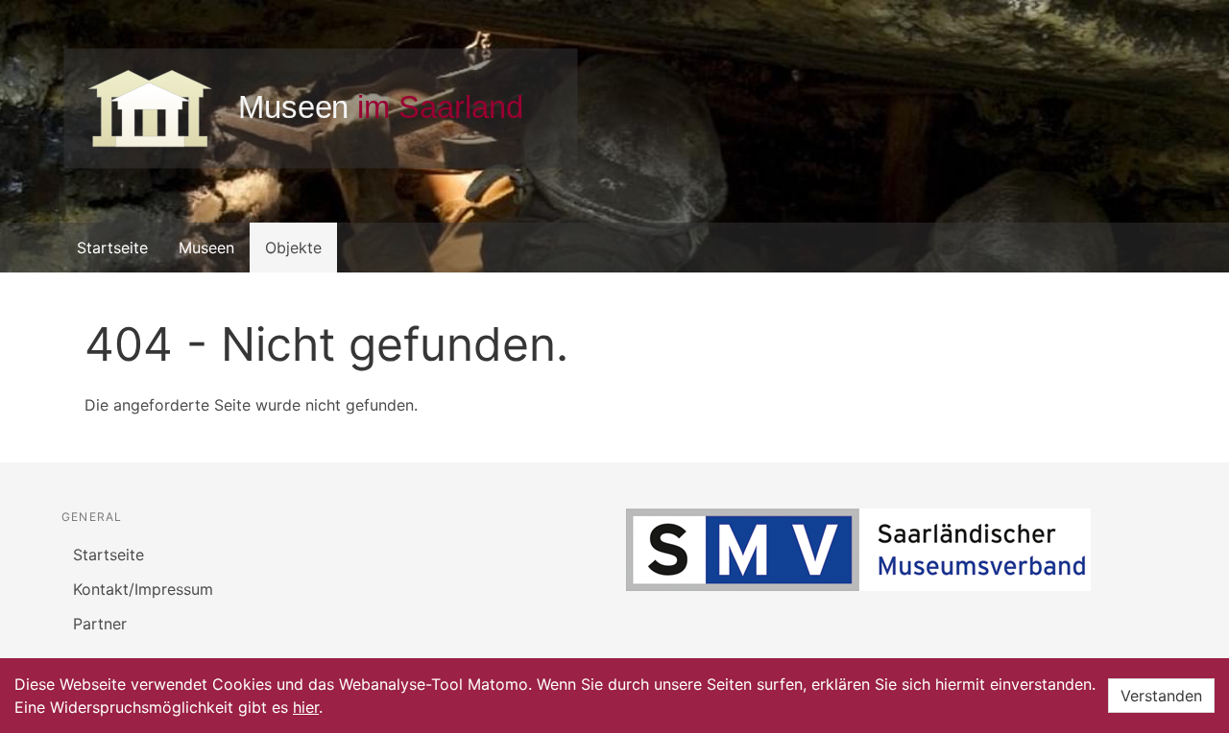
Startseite (112, 247)
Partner (100, 623)
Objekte (293, 247)
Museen (206, 247)
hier (306, 707)
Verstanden (1161, 695)
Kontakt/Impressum (143, 589)
